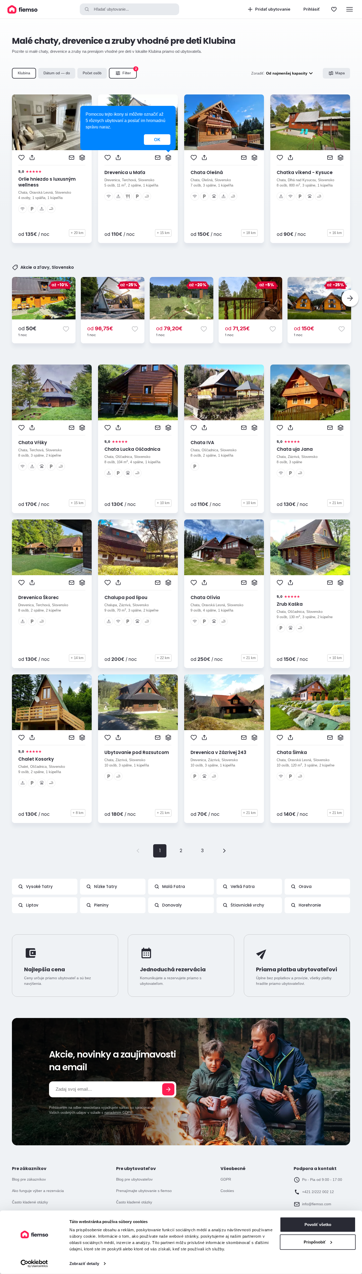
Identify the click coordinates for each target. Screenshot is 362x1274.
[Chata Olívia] (224, 547)
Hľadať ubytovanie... (111, 9)
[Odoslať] (168, 1089)
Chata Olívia (205, 597)
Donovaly (172, 905)
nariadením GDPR (118, 1113)
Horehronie (310, 905)
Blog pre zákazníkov (29, 1179)
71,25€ (237, 328)
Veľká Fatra (243, 886)
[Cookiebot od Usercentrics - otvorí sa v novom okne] (34, 1264)
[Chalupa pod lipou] (138, 547)
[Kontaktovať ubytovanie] (71, 157)
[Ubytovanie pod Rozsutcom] (138, 702)
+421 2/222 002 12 (318, 1192)
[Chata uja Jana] (310, 392)
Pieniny (101, 905)
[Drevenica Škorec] (52, 547)
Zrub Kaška (290, 604)
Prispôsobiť (315, 1242)
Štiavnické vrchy (247, 905)
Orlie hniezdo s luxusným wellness (47, 182)
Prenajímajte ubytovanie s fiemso (144, 1191)
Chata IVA (202, 442)
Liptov (32, 905)
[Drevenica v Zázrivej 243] (224, 702)
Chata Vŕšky (32, 442)
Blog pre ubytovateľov (134, 1179)
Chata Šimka (292, 752)
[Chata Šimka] (310, 702)
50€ (27, 328)
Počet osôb (92, 73)
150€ (304, 328)
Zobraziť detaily (84, 1263)
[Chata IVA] (224, 392)
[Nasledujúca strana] (223, 850)
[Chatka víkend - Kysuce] (310, 122)
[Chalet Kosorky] (52, 702)
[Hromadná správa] (82, 157)
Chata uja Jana (295, 449)
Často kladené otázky (30, 1202)
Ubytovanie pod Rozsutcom (136, 752)
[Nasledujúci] (350, 298)
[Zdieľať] (32, 157)
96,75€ (100, 328)
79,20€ (169, 328)
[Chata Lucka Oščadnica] (138, 392)
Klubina (24, 73)
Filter (129, 71)
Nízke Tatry (105, 886)
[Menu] (349, 9)
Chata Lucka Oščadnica (132, 449)
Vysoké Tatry (39, 886)
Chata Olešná (207, 172)
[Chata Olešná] (224, 122)
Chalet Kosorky (36, 759)
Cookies (227, 1191)
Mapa (340, 73)
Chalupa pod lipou (125, 597)
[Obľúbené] (334, 9)
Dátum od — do (56, 73)
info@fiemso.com (316, 1204)
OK (157, 139)
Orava (305, 886)
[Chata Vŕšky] (52, 392)
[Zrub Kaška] (310, 547)
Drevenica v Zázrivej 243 (218, 752)
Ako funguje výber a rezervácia (38, 1191)
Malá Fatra (173, 886)
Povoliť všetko (317, 1224)
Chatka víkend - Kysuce (305, 172)
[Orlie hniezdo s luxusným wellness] (52, 122)
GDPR (225, 1179)
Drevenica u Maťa (124, 172)
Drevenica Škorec (38, 597)
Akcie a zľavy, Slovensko (47, 267)
